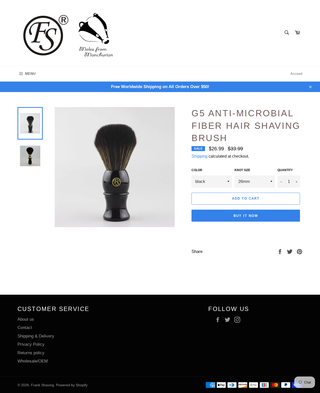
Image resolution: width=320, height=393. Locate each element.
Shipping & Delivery (36, 336)
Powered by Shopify (72, 385)
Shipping (200, 156)
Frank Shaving (42, 385)
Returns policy (31, 352)
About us (26, 319)
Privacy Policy (31, 344)
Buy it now (246, 216)
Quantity (285, 170)
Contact (25, 327)
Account (296, 74)
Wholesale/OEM (33, 361)
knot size (242, 170)
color (197, 170)
